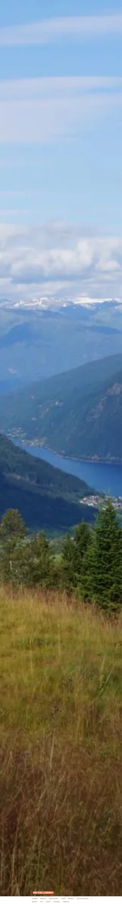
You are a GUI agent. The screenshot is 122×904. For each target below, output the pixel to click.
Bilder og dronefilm (53, 898)
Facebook (63, 898)
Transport (48, 901)
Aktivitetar (34, 901)
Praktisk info (66, 901)
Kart (42, 901)
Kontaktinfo (35, 898)
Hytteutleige (57, 901)
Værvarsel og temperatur (83, 898)
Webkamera (71, 898)
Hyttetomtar (43, 898)
